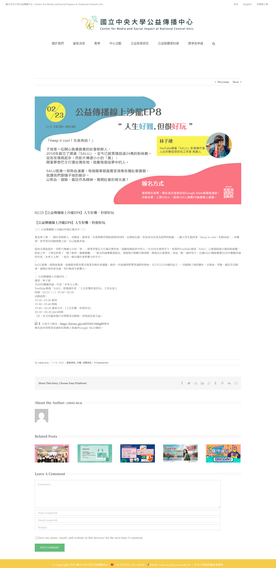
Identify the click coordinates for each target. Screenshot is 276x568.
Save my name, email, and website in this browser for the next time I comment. (90, 537)
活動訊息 (87, 362)
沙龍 (79, 362)
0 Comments (101, 362)
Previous (223, 82)
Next (236, 82)
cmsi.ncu (43, 362)
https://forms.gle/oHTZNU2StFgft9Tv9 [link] (84, 324)
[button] (213, 43)
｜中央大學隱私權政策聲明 (207, 564)
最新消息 (70, 362)
